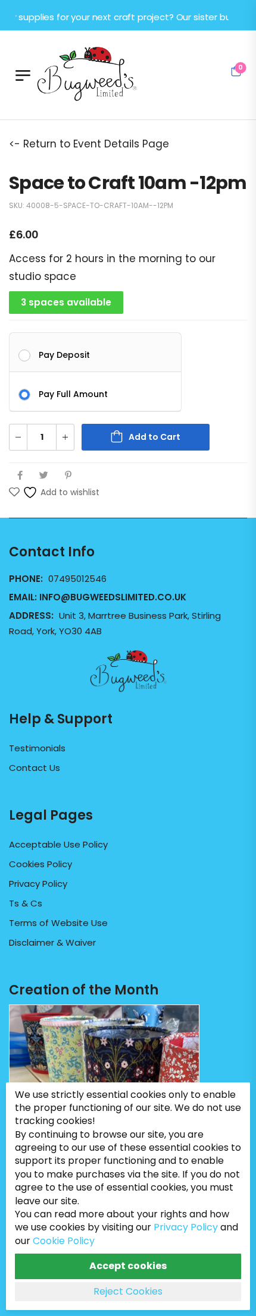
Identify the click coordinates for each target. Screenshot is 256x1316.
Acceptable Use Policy (58, 844)
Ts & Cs (25, 903)
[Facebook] (20, 475)
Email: (97, 597)
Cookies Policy (40, 864)
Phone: (27, 578)
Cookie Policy (64, 1241)
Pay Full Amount (73, 393)
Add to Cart (154, 437)
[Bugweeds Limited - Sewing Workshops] (101, 72)
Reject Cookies (128, 1291)
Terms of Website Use (58, 923)
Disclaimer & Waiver (52, 942)
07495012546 (77, 578)
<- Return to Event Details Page (89, 144)
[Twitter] (43, 475)
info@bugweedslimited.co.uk (112, 597)
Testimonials (37, 748)
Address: (32, 615)
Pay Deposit (64, 354)
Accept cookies (128, 1266)
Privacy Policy (38, 884)
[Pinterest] (68, 475)
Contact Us (34, 768)
